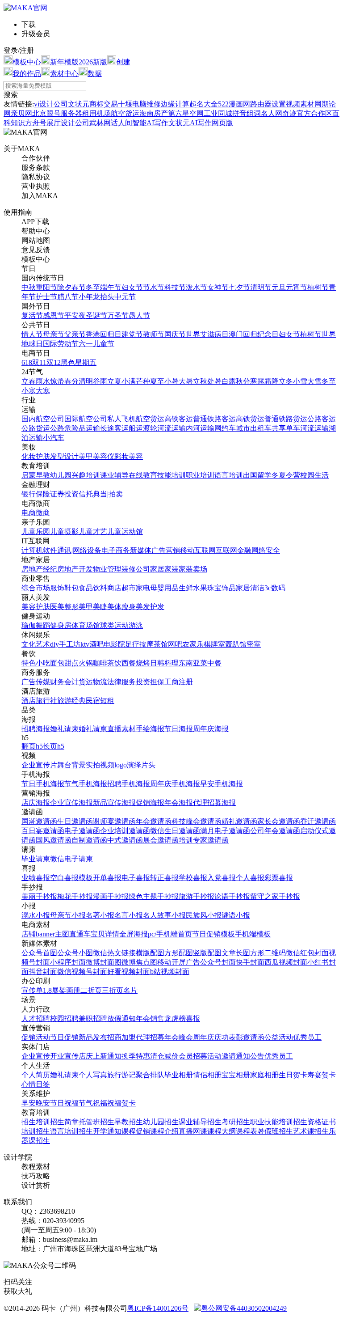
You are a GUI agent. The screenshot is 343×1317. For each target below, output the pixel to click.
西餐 (128, 663)
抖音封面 (43, 971)
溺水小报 (35, 915)
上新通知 (107, 1056)
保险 (43, 494)
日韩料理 (164, 663)
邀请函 (253, 1037)
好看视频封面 (128, 971)
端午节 (110, 287)
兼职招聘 (93, 1018)
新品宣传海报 (114, 802)
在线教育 (143, 475)
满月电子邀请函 (225, 830)
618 (26, 362)
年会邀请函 (154, 821)
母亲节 (53, 334)
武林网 (100, 123)
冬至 (93, 287)
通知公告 (250, 1056)
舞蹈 (43, 625)
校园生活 (314, 475)
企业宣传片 (39, 765)
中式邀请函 (125, 840)
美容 (136, 456)
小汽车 (53, 437)
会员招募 (193, 1056)
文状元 (78, 104)
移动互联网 (198, 550)
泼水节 (196, 287)
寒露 (257, 381)
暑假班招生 (275, 1131)
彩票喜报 (278, 877)
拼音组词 (246, 113)
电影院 (114, 644)
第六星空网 (186, 113)
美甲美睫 (93, 606)
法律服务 (121, 682)
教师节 (153, 334)
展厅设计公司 (67, 123)
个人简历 (35, 1075)
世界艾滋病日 (207, 334)
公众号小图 (75, 953)
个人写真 (93, 1075)
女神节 (218, 287)
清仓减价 (164, 1056)
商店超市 (121, 588)
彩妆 (121, 456)
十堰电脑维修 (139, 104)
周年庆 (203, 1037)
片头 (148, 765)
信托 (86, 494)
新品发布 (93, 1037)
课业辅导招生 (200, 1122)
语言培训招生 (71, 1131)
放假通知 (121, 1018)
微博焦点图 (139, 962)
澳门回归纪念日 (254, 334)
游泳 (136, 625)
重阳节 (46, 287)
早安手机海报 (221, 784)
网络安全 (265, 550)
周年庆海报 (211, 729)
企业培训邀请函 (125, 830)
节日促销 (64, 1037)
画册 (73, 990)
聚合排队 (150, 1075)
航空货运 (150, 419)
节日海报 (178, 729)
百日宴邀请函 (42, 830)
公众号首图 (39, 953)
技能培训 (171, 475)
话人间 (121, 123)
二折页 (91, 990)
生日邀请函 (75, 821)
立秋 (200, 381)
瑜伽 (28, 625)
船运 (136, 428)
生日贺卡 (293, 1075)
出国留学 (257, 475)
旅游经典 (71, 700)
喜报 (193, 1018)
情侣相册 (207, 1075)
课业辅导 (114, 475)
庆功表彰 (228, 1037)
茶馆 (161, 644)
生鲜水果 (193, 588)
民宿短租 (100, 700)
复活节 (32, 315)
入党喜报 (221, 877)
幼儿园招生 (161, 1122)
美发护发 (150, 606)
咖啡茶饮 (107, 663)
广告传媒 (35, 682)
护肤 (43, 456)
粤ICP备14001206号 (157, 1308)
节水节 (153, 287)
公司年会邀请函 (275, 830)
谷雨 (100, 381)
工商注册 (178, 682)
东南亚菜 (193, 663)
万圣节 (118, 315)
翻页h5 (32, 746)
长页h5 (53, 746)
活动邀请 (221, 1056)
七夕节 (239, 287)
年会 (143, 1018)
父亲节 (75, 334)
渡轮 (150, 428)
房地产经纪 (39, 569)
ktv (84, 644)
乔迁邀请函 (318, 821)
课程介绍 (164, 1131)
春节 (78, 287)
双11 (39, 362)
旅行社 (46, 700)
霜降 (271, 381)
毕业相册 (178, 1075)
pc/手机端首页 (170, 934)
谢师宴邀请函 (114, 821)
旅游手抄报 (196, 896)
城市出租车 (254, 428)
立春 (28, 381)
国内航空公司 (42, 419)
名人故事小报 (164, 915)
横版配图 (150, 953)
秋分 (243, 381)
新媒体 (140, 550)
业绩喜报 (35, 877)
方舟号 (35, 123)
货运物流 (93, 682)
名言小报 (128, 915)
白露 (229, 381)
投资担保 (150, 682)
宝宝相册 (236, 1075)
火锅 (86, 663)
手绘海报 (150, 729)
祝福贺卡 (121, 1103)
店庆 (86, 1056)
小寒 (28, 390)
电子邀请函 (82, 830)
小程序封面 (68, 962)
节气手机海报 (85, 784)
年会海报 (178, 802)
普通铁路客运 (214, 419)
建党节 (132, 334)
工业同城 (218, 113)
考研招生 (236, 1122)
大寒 (43, 390)
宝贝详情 (105, 934)
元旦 (279, 287)
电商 (28, 513)
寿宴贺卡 (321, 1075)
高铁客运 (178, 419)
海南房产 (153, 113)
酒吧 (96, 644)
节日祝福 (64, 1103)
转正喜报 (164, 877)
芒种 (143, 381)
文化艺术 (35, 644)
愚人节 (139, 315)
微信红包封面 (307, 953)
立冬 (286, 381)
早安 (28, 1103)
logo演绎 (127, 765)
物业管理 (107, 569)
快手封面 (250, 962)
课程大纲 (221, 1131)
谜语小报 (236, 915)
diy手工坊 (65, 644)
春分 (71, 381)
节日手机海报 (42, 784)
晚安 (43, 1103)
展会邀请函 (161, 840)
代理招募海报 (214, 802)
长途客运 (114, 428)
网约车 (225, 428)
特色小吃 (35, 663)
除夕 (64, 287)
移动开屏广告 (178, 962)
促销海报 (150, 802)
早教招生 (128, 1122)
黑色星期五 (78, 362)
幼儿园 (60, 475)
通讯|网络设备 (79, 550)
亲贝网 (21, 113)
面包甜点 (64, 663)
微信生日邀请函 (175, 830)
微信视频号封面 (82, 971)
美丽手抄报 (39, 896)
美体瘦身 (121, 606)
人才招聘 (35, 1018)
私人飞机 (121, 419)
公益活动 (278, 1037)
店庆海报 (35, 802)
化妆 (28, 456)
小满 (128, 381)
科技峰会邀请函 (197, 821)
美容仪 (103, 456)
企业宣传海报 (71, 802)
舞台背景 (71, 765)
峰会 (186, 1037)
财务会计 (64, 682)
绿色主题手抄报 (154, 896)
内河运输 (200, 428)
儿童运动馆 (125, 531)
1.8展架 (54, 990)
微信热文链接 (114, 953)
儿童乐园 (35, 531)
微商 (43, 513)
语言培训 (228, 475)
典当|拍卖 (108, 494)
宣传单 (32, 990)
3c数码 (274, 588)
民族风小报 (204, 915)
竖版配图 (207, 953)
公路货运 (35, 428)
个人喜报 (250, 877)
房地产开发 (75, 569)
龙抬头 (103, 297)
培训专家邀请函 (204, 840)
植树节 (318, 287)
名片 (130, 990)
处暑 (214, 381)
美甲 (86, 456)
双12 (53, 362)
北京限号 (46, 113)
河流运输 (171, 428)
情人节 (32, 334)
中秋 (28, 287)
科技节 (175, 287)
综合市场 (35, 588)
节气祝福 (93, 1103)
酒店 (28, 700)
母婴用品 (164, 588)
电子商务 (115, 550)
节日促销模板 (213, 934)
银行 (28, 494)
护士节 (46, 297)
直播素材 (121, 729)
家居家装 (164, 569)
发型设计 (64, 456)
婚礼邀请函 (239, 821)
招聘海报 (35, 729)
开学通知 (107, 1131)
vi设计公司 (51, 104)
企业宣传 (35, 1056)
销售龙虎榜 (168, 1018)
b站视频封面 (169, 971)
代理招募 (150, 1037)
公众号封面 (218, 962)
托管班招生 (96, 1122)
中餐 (214, 663)
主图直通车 (73, 934)
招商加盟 (121, 1037)
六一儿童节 (96, 343)
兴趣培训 (85, 475)
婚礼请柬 (64, 729)
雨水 (43, 381)
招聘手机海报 (128, 784)
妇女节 (132, 287)
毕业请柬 (35, 859)
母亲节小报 (68, 915)
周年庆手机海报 (175, 784)
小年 (86, 297)
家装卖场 (193, 569)
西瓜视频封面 (285, 962)
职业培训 (200, 475)
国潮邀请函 (39, 821)
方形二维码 (268, 953)
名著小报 (100, 915)
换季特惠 (135, 1056)
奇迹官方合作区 (307, 113)
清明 (86, 381)
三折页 (112, 990)
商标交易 (103, 104)
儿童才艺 (93, 531)
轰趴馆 (236, 644)
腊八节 (68, 297)
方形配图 (178, 953)
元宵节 (296, 287)
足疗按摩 (139, 644)
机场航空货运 (117, 113)
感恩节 (53, 315)
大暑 (186, 381)
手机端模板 (253, 934)
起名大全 (203, 104)
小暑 (171, 381)
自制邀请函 (89, 840)
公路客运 (321, 419)
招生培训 (35, 1122)
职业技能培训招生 (278, 1122)
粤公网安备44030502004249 (244, 1308)
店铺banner (38, 934)
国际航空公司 (85, 419)
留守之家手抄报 (275, 896)
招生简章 (64, 1122)
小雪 (300, 381)
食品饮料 (93, 588)
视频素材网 (304, 104)
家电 (143, 588)
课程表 (246, 1131)
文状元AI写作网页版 (200, 123)
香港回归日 (103, 334)
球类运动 (114, 625)
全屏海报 (133, 934)
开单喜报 (107, 877)
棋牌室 (214, 644)
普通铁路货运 (285, 419)
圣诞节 (96, 315)
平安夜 (75, 315)
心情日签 (35, 1084)
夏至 (157, 381)
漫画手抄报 (111, 896)
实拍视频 (100, 765)
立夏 (114, 381)
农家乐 (193, 644)
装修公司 (135, 569)
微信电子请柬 (71, 859)
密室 (254, 644)
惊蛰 (57, 381)
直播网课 (193, 1131)
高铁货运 (250, 419)
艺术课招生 (311, 1131)
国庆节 (175, 334)
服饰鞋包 (64, 588)
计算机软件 (39, 550)
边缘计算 (175, 104)
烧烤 (143, 663)
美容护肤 (35, 606)
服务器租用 (78, 113)
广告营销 (165, 550)
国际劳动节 (61, 343)
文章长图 (236, 953)
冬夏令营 (286, 475)
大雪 (314, 381)
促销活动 (35, 1037)
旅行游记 (121, 1075)
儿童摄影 (64, 531)
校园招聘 (64, 1018)
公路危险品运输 (75, 428)
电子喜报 (135, 877)
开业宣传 (64, 1056)
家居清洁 (250, 588)
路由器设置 (268, 104)
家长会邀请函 (278, 821)
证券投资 (64, 494)
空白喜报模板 (71, 877)
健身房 (60, 625)
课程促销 (135, 1131)
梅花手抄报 (75, 896)
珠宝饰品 (221, 588)
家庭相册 (264, 1075)
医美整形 (64, 606)
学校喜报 (193, 877)
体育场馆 (85, 625)
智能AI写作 (150, 123)
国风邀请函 (53, 840)
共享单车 (286, 428)
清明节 (261, 287)
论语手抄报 (232, 896)
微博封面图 (103, 962)
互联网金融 (233, 550)
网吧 (175, 644)
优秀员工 (307, 1037)
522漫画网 (234, 104)
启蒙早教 (35, 475)
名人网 (271, 113)
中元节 (125, 297)
